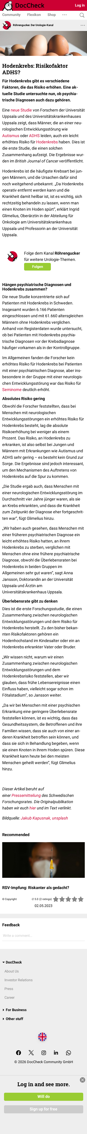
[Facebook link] (18, 1053)
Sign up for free (43, 1109)
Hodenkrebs (47, 142)
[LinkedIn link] (56, 1053)
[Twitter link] (31, 1053)
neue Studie (21, 110)
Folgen (37, 266)
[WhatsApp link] (68, 1053)
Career (9, 997)
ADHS (34, 135)
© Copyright (9, 899)
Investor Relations (18, 980)
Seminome (12, 389)
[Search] (81, 15)
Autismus (10, 135)
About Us (11, 971)
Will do (43, 1096)
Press (8, 989)
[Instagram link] (43, 1053)
